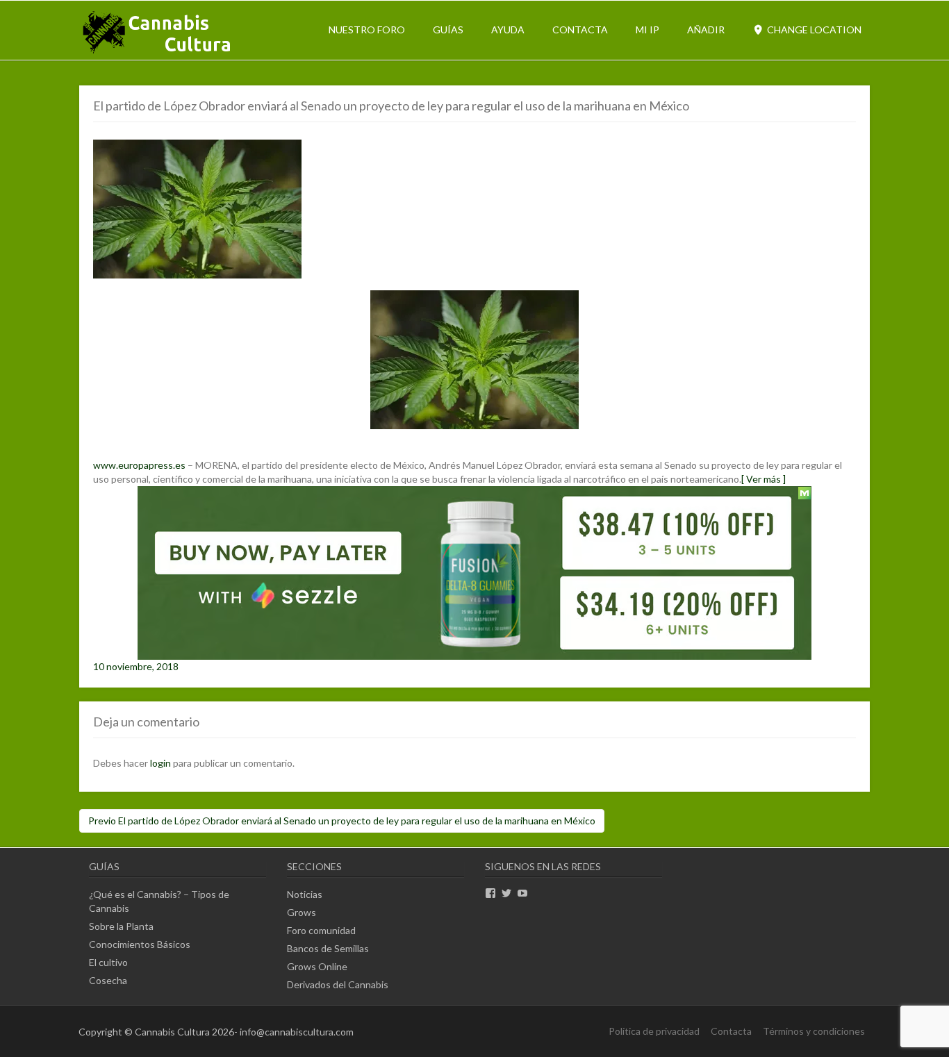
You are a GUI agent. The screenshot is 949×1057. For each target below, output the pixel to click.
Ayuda (508, 29)
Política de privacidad (654, 1031)
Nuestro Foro (367, 29)
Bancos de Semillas (328, 948)
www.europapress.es (139, 465)
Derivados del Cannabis (337, 984)
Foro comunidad (321, 930)
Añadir (706, 29)
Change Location (813, 29)
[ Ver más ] (763, 479)
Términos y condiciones (814, 1031)
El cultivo (108, 962)
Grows (301, 912)
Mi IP (647, 29)
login (160, 763)
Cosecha (108, 980)
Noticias (304, 894)
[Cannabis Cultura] (157, 52)
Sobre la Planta (121, 926)
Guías (448, 29)
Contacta (580, 29)
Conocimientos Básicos (139, 944)
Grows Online (317, 966)
